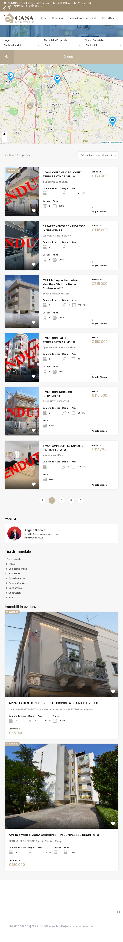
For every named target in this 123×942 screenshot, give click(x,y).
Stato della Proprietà (55, 40)
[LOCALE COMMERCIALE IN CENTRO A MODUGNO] (10, 76)
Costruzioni (14, 592)
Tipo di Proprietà (94, 40)
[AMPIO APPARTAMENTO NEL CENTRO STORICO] (112, 121)
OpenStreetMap (116, 142)
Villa (10, 597)
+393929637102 (34, 537)
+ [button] (4, 134)
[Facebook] (4, 8)
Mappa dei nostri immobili (82, 18)
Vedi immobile (21, 206)
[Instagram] (9, 8)
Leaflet (104, 142)
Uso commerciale (17, 568)
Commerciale (14, 559)
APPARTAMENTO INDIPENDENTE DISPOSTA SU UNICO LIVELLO (53, 703)
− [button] (4, 139)
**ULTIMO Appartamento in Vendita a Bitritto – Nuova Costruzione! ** (60, 284)
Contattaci (108, 18)
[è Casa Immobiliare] (18, 18)
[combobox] (20, 46)
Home (43, 18)
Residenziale (13, 573)
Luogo (6, 40)
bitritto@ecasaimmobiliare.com (41, 534)
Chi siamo (57, 18)
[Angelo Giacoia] (14, 539)
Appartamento (16, 578)
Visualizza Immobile (62, 680)
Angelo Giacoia (35, 530)
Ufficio (12, 564)
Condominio (15, 588)
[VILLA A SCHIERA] (57, 79)
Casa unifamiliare (17, 583)
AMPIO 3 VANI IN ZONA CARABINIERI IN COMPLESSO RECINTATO (54, 835)
